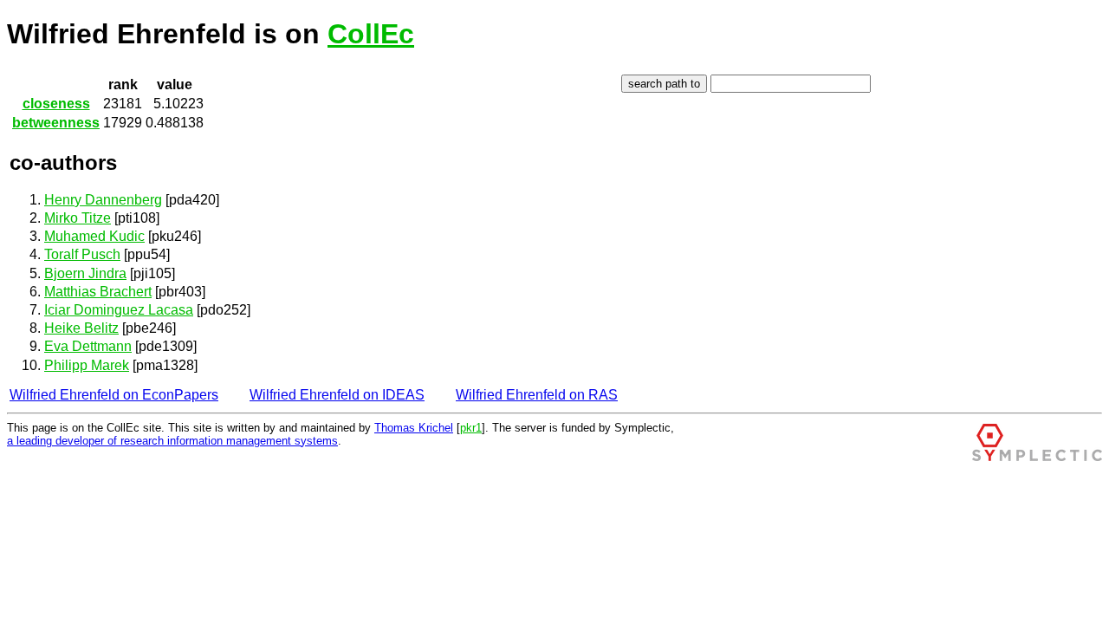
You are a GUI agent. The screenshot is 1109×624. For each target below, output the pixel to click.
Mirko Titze (77, 218)
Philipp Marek (86, 365)
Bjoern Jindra (85, 273)
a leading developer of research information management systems (172, 440)
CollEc (371, 33)
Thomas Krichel (413, 427)
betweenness (56, 122)
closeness (56, 103)
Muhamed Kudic (94, 236)
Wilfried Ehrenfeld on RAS (537, 394)
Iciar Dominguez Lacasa (118, 309)
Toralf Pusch (82, 254)
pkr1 (471, 427)
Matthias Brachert (98, 291)
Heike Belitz (81, 328)
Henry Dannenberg (103, 199)
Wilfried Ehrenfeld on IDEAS (337, 394)
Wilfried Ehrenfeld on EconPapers (114, 394)
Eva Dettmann (88, 346)
